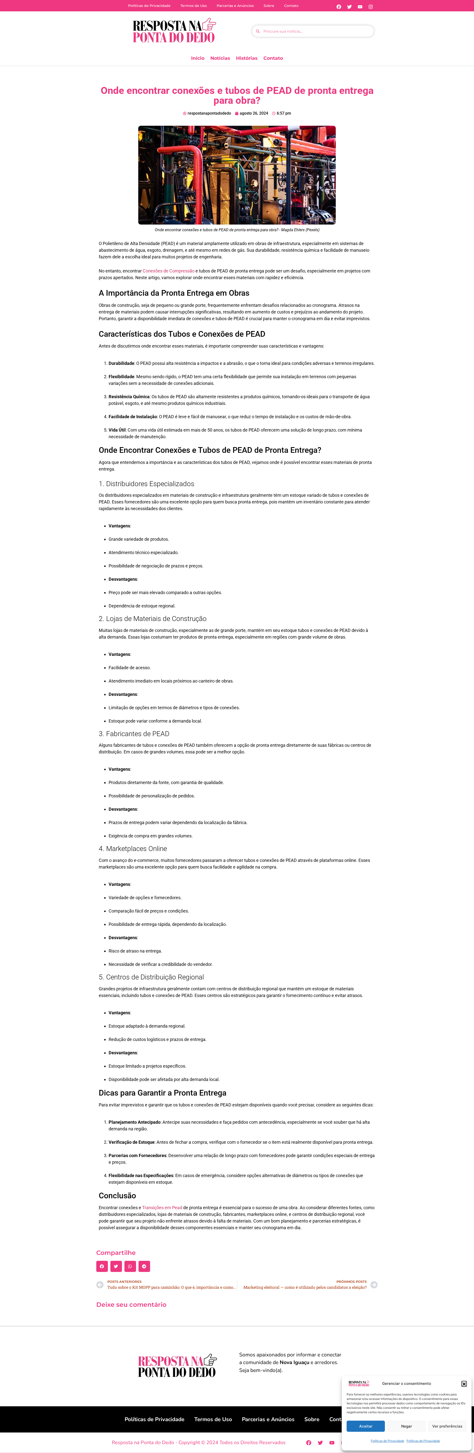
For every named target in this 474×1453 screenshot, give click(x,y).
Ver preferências (447, 1426)
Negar (406, 1426)
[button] (464, 1383)
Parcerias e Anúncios (235, 5)
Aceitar (366, 1426)
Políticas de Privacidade (387, 1441)
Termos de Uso (193, 5)
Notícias (220, 58)
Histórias (246, 58)
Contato (291, 5)
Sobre (269, 5)
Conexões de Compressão (169, 270)
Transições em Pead (162, 1207)
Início (197, 58)
